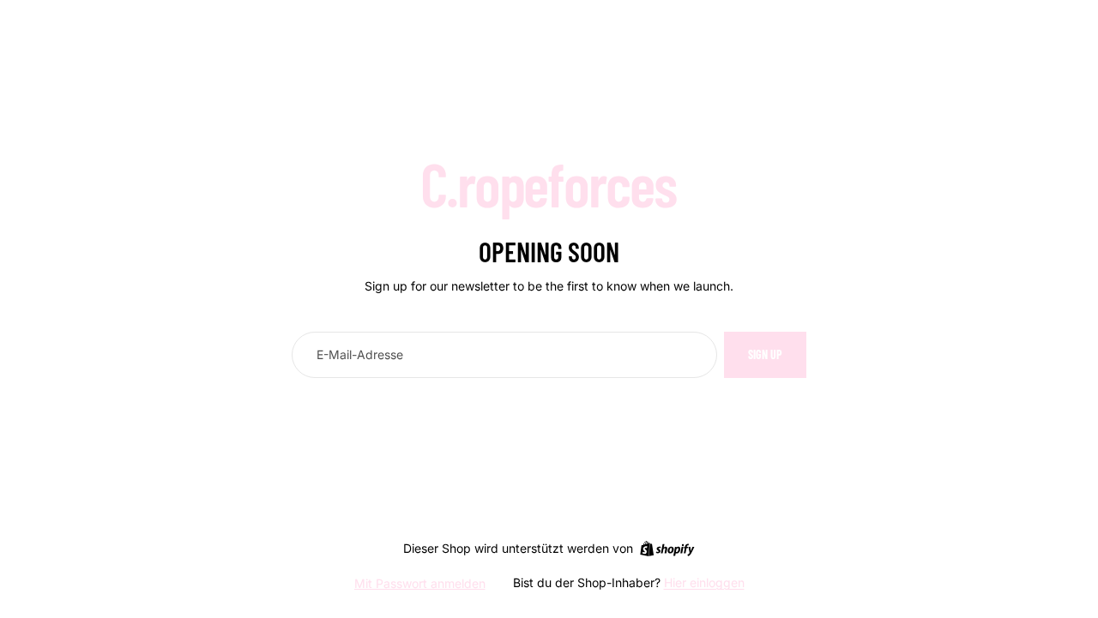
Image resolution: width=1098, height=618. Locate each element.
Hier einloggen (704, 582)
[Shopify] (667, 548)
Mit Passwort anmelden (420, 583)
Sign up (765, 354)
